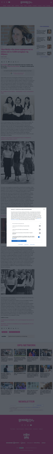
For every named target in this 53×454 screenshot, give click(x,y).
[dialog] (26, 227)
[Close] (44, 209)
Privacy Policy (32, 244)
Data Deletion (20, 244)
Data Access (26, 244)
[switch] (39, 226)
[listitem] (26, 223)
